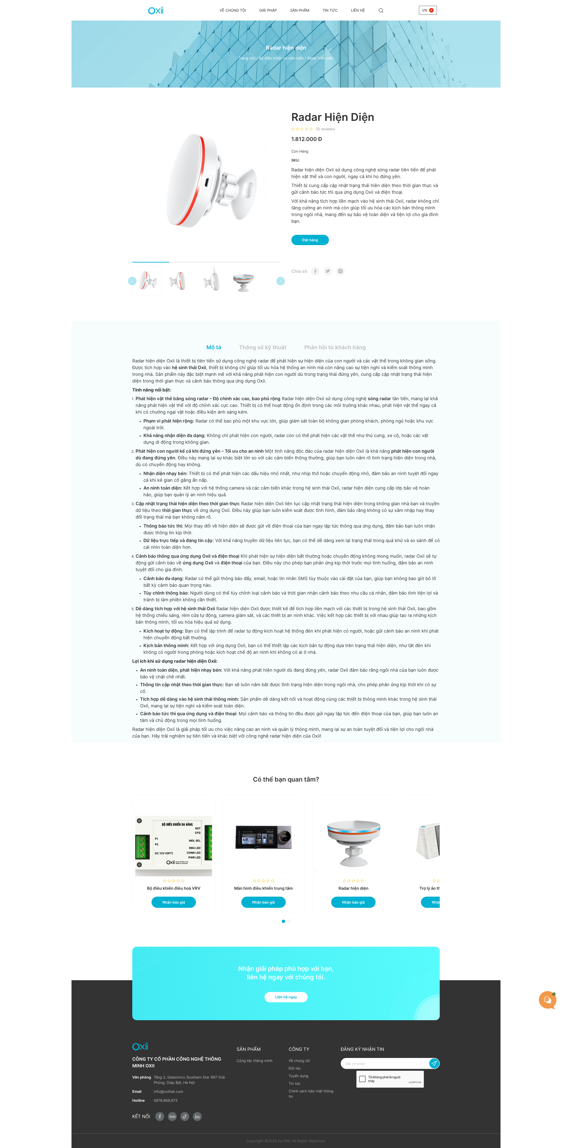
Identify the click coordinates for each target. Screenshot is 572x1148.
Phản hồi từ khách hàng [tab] (335, 347)
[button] (132, 281)
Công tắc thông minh (254, 1060)
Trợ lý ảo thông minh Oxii (398, 888)
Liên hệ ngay (286, 997)
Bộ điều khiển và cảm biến (281, 58)
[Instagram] (340, 271)
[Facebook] (315, 271)
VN (424, 10)
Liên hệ (358, 10)
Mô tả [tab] (213, 347)
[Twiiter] (327, 271)
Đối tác (295, 1068)
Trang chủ (247, 58)
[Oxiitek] (155, 10)
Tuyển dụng (298, 1076)
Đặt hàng (310, 240)
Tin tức (330, 10)
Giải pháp (268, 10)
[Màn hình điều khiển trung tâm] (218, 837)
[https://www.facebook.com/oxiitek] (159, 1116)
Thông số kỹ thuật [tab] (262, 347)
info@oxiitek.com (168, 1091)
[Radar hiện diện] (308, 837)
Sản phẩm (299, 10)
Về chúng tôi (233, 10)
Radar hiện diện (309, 888)
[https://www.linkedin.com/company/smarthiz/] (197, 1116)
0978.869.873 (165, 1100)
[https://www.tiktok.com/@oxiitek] (184, 1116)
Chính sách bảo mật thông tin (311, 1094)
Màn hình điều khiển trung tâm (218, 888)
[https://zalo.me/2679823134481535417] (172, 1116)
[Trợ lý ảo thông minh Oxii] (398, 837)
